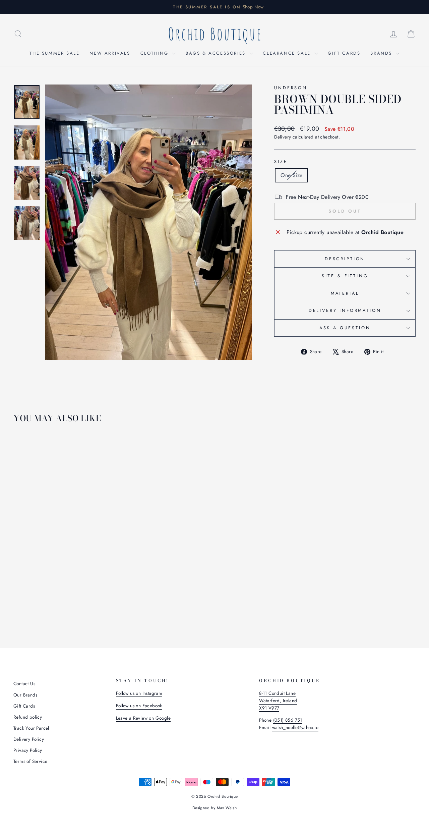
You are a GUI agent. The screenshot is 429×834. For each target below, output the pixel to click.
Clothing (155, 53)
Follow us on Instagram (139, 693)
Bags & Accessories (217, 53)
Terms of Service (30, 761)
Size (280, 161)
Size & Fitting (345, 276)
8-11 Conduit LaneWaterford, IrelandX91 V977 (278, 700)
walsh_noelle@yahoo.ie (295, 727)
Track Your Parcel (31, 728)
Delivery (282, 136)
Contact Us (24, 683)
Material (345, 293)
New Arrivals (109, 53)
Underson (290, 88)
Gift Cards (344, 53)
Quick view (61, 573)
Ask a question (345, 328)
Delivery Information (345, 310)
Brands (382, 53)
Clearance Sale (288, 53)
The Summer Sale (54, 53)
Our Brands (25, 694)
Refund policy (27, 717)
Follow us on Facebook (139, 705)
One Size (291, 175)
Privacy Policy (27, 750)
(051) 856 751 (287, 720)
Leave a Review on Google (143, 718)
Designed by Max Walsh (214, 808)
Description (345, 259)
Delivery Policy (28, 739)
